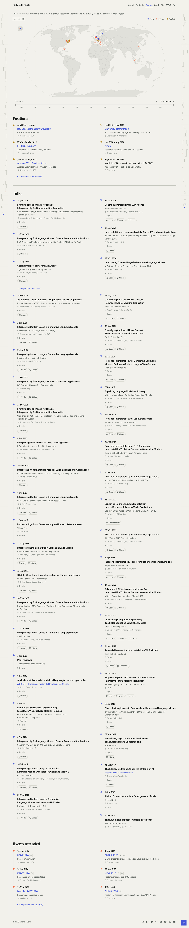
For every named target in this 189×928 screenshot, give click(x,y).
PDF (23, 563)
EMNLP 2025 (111, 855)
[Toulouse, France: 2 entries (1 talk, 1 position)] (95, 40)
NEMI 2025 (110, 873)
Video (132, 220)
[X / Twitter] (170, 922)
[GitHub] (147, 922)
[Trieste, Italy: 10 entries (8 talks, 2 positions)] (99, 40)
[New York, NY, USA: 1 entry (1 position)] (68, 42)
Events (149, 5)
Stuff (156, 5)
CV (167, 5)
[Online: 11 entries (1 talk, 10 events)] (20, 28)
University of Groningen (117, 128)
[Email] (143, 922)
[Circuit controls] (184, 923)
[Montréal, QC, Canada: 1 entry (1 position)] (68, 40)
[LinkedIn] (174, 922)
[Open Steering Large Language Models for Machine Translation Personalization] (122, 873)
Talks (152, 19)
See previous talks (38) (30, 288)
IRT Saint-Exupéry (26, 146)
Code (111, 220)
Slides (23, 227)
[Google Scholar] (152, 922)
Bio (162, 5)
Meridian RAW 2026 (27, 891)
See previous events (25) (31, 904)
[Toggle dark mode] (174, 5)
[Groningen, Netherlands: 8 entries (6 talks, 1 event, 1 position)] (96, 36)
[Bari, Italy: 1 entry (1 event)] (100, 42)
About (131, 5)
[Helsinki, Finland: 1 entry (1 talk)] (102, 33)
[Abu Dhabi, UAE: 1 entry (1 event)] (115, 49)
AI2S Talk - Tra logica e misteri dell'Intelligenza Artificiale (43, 684)
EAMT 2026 (23, 873)
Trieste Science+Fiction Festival (119, 772)
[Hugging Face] (161, 922)
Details (22, 222)
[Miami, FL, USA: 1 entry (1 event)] (64, 49)
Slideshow (124, 666)
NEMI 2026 (23, 855)
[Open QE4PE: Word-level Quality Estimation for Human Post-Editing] (120, 855)
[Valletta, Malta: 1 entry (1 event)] (99, 44)
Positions (172, 19)
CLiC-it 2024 (111, 891)
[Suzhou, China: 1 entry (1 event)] (139, 46)
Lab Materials (114, 523)
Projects (140, 5)
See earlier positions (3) (30, 176)
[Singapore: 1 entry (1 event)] (135, 59)
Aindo (108, 146)
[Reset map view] (19, 19)
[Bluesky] (165, 922)
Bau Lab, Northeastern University (34, 128)
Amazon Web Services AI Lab (32, 163)
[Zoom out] (15, 19)
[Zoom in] (23, 19)
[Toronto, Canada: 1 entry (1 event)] (66, 40)
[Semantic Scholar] (156, 922)
